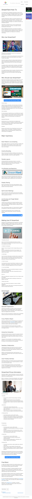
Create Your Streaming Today (11, 457)
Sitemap (27, 4)
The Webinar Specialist (15, 3)
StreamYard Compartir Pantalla (6, 492)
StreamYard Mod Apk (20, 492)
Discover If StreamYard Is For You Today (12, 215)
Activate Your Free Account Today (11, 100)
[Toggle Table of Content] (7, 489)
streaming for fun (9, 482)
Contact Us (22, 4)
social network (12, 321)
